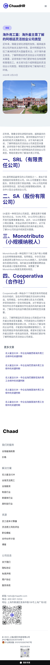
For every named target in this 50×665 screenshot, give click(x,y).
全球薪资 (6, 486)
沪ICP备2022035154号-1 (13, 640)
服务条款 (6, 585)
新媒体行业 (7, 498)
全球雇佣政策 (8, 451)
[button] (45, 6)
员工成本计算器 (9, 521)
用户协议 (6, 579)
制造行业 (6, 492)
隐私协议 (6, 567)
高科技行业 (7, 503)
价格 (4, 457)
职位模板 (6, 533)
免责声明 (6, 573)
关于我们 (6, 562)
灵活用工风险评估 (10, 527)
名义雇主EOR (8, 474)
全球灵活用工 (8, 480)
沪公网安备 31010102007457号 (18, 642)
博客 (4, 544)
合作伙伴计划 (8, 538)
